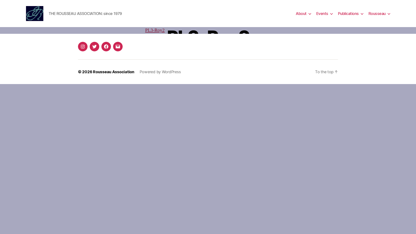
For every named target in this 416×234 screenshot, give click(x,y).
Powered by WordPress (160, 72)
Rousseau (377, 13)
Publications (348, 13)
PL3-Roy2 (155, 30)
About (301, 13)
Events (322, 13)
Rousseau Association (113, 72)
